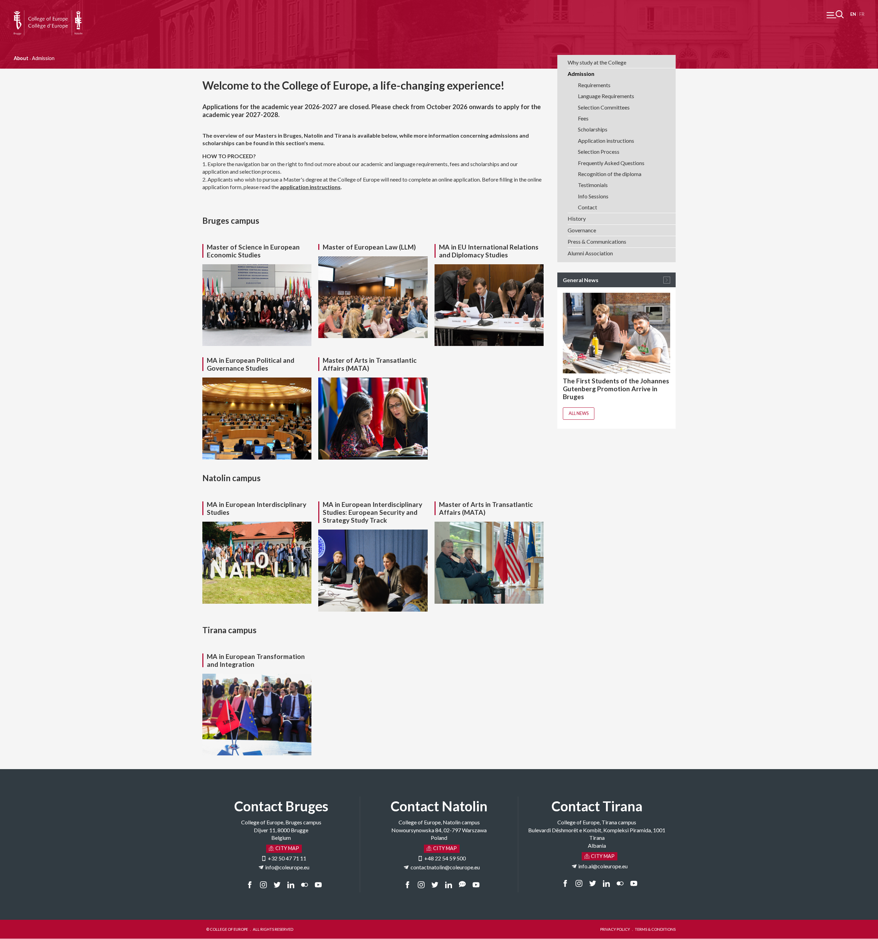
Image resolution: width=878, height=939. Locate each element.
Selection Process (598, 151)
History (577, 218)
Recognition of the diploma (609, 174)
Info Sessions (593, 196)
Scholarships (592, 129)
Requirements (594, 85)
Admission (581, 73)
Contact (587, 207)
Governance (582, 230)
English (853, 14)
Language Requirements (606, 96)
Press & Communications (597, 241)
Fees (583, 118)
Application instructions (606, 140)
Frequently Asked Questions (611, 163)
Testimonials (593, 185)
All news (579, 413)
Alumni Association (590, 253)
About (21, 58)
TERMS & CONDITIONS (655, 929)
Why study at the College (597, 62)
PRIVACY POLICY (615, 929)
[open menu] (835, 14)
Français (861, 14)
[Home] (48, 14)
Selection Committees (604, 107)
